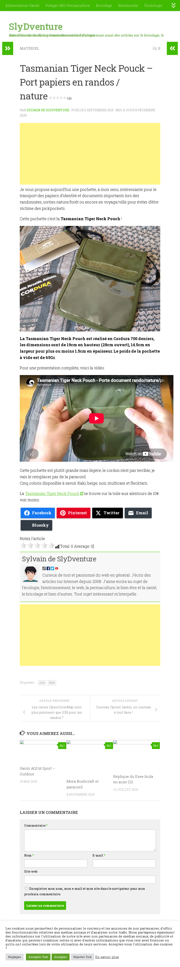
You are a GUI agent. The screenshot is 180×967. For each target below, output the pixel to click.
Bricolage (104, 5)
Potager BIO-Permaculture (67, 5)
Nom (29, 855)
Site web (30, 871)
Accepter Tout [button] (38, 957)
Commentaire (35, 825)
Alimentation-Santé (22, 5)
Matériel (29, 48)
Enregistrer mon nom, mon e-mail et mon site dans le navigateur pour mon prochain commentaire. (84, 891)
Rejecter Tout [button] (82, 957)
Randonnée (128, 5)
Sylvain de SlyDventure (48, 110)
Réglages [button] (14, 957)
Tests (52, 682)
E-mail (99, 855)
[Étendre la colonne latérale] (7, 48)
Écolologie (153, 5)
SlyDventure (36, 26)
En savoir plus (107, 957)
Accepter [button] (60, 957)
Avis (42, 682)
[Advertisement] (90, 154)
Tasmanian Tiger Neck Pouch (52, 493)
